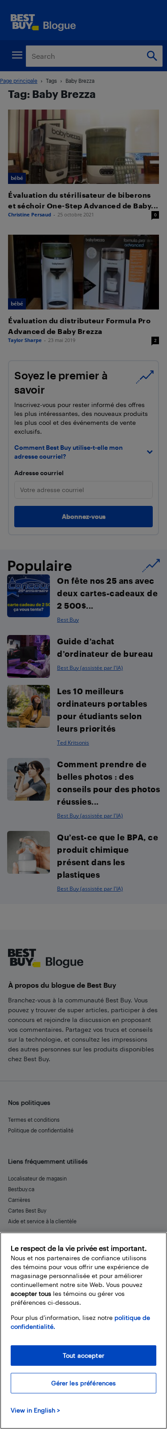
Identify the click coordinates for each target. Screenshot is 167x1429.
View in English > (35, 1410)
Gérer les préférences (83, 1383)
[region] (83, 1330)
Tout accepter (83, 1355)
